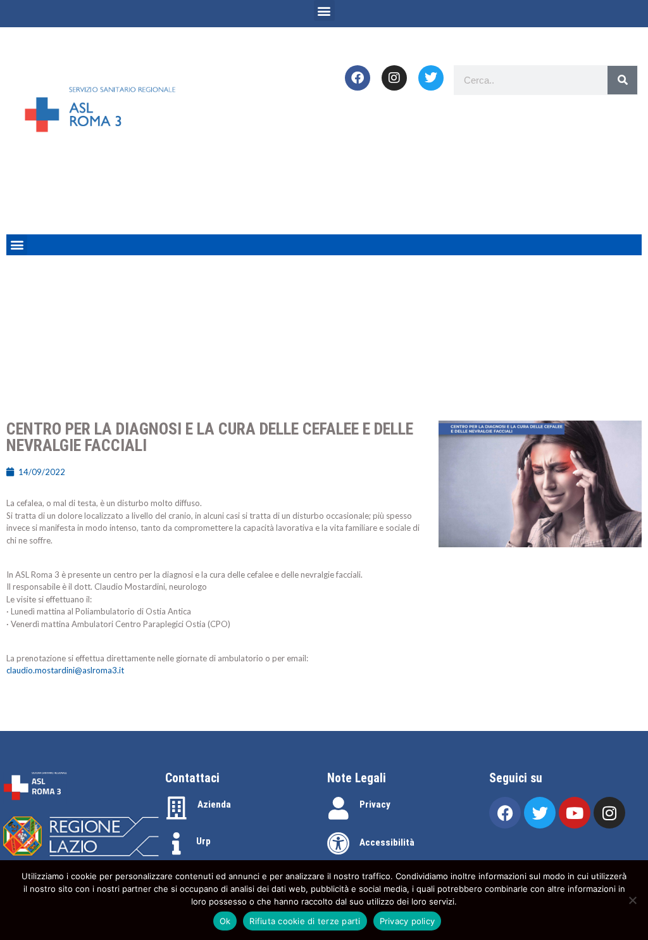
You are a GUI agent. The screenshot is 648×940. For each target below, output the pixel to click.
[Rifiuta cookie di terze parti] (632, 900)
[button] (324, 10)
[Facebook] (357, 78)
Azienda (214, 804)
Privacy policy (407, 921)
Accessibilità (386, 842)
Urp (203, 841)
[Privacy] (338, 808)
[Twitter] (431, 78)
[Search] (622, 80)
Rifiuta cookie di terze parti (304, 921)
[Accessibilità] (338, 843)
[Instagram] (394, 78)
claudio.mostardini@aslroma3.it (65, 670)
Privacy (374, 804)
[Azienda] (176, 808)
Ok (225, 921)
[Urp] (176, 843)
